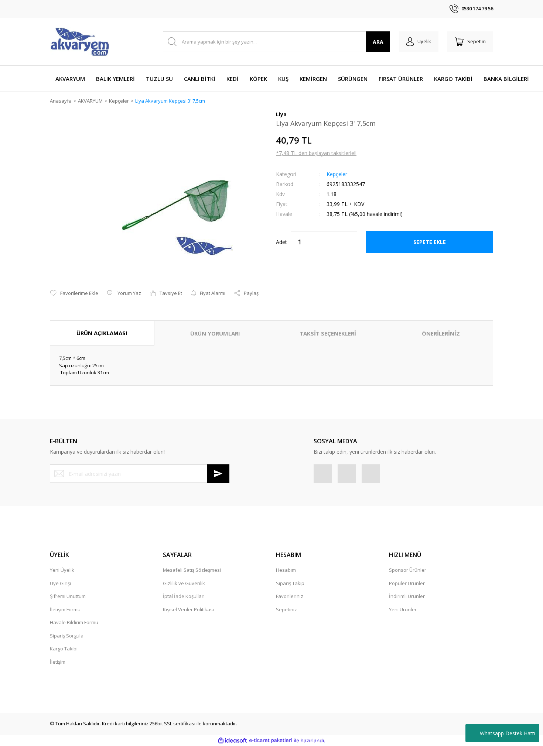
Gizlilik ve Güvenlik (184, 583)
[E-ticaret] (270, 740)
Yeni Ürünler (403, 609)
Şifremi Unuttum (68, 596)
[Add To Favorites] (74, 293)
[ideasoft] (232, 740)
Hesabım (286, 570)
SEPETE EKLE (429, 241)
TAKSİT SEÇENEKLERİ (328, 333)
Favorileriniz (289, 596)
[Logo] (79, 41)
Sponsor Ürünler (407, 570)
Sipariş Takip (290, 583)
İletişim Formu (65, 609)
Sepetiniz (286, 609)
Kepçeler (337, 174)
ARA (378, 41)
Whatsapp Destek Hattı (507, 733)
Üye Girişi (60, 583)
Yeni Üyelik (62, 570)
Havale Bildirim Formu (74, 622)
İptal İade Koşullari (184, 596)
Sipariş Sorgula (66, 635)
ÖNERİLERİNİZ (441, 333)
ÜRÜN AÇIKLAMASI (101, 333)
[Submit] (218, 473)
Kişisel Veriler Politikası (188, 609)
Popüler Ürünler (407, 583)
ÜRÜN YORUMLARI (215, 333)
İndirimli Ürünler (407, 596)
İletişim (57, 662)
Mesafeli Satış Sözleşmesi (192, 570)
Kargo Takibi (64, 648)
